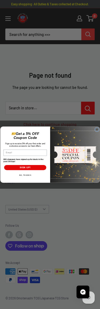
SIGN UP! (25, 167)
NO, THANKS (25, 175)
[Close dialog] (97, 129)
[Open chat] (83, 292)
